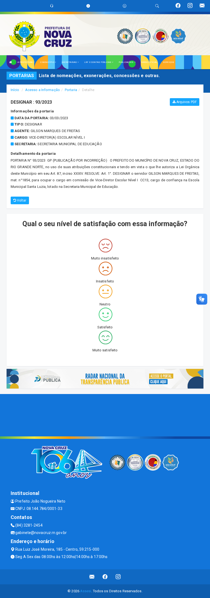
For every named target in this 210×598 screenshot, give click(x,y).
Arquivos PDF (186, 102)
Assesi (85, 591)
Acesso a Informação (42, 90)
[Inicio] (11, 62)
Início (15, 90)
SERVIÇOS (168, 62)
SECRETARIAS (69, 62)
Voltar (21, 200)
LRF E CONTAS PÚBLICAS (98, 62)
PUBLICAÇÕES (126, 62)
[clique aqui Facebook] (105, 577)
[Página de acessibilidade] (124, 6)
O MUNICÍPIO (47, 62)
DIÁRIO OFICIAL (149, 62)
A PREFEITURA (25, 62)
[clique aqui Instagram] (118, 577)
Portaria (71, 90)
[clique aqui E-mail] (92, 577)
